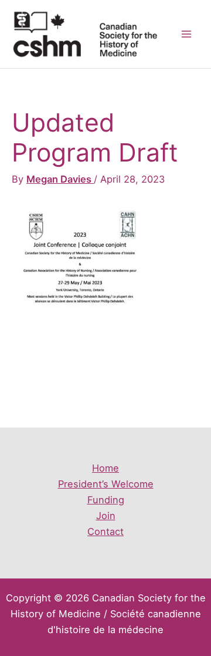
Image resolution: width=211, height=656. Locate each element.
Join (105, 516)
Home (105, 468)
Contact (105, 531)
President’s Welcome (106, 484)
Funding (105, 500)
